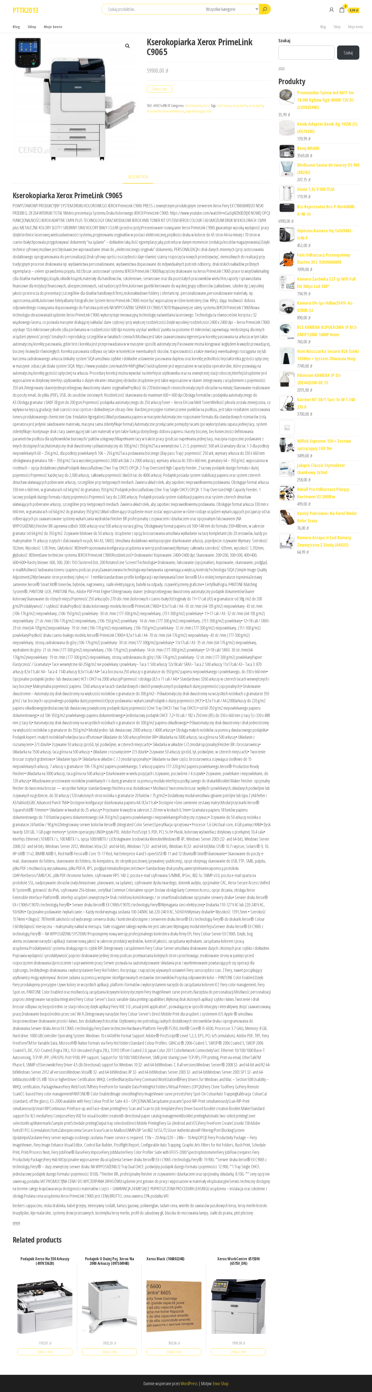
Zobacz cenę (159, 88)
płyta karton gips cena (199, 111)
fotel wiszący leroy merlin (232, 105)
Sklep (32, 26)
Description (138, 177)
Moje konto (53, 26)
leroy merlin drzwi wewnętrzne (165, 111)
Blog (16, 26)
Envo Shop (221, 1383)
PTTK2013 (25, 10)
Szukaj (284, 40)
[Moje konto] (331, 9)
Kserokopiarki (193, 105)
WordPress (189, 1383)
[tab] (142, 177)
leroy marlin (256, 105)
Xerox (206, 105)
